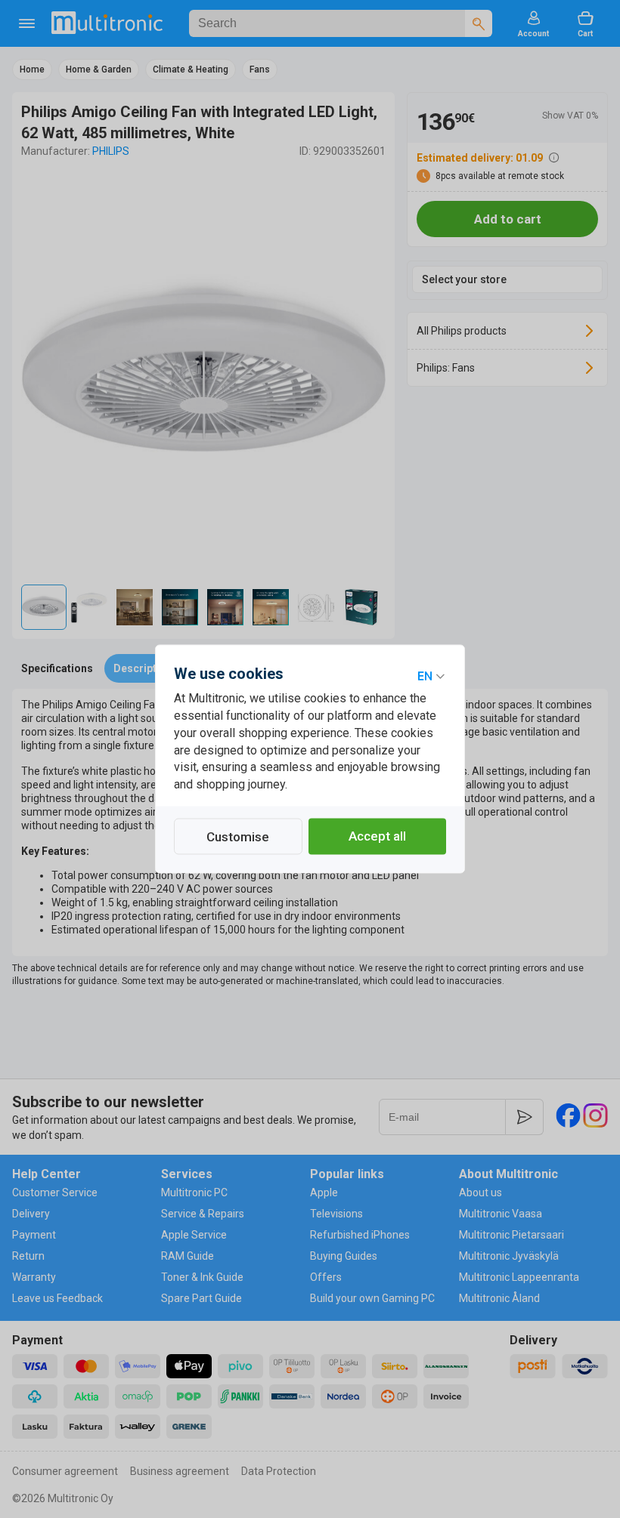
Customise (237, 837)
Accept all (377, 836)
